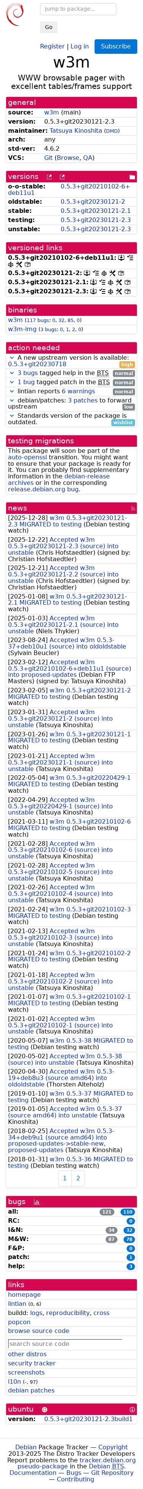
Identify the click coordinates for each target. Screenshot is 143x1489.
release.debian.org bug (43, 489)
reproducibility (68, 1313)
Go (49, 27)
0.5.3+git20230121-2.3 (96, 220)
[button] (12, 357)
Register (52, 46)
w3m (51, 112)
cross (101, 1313)
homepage (24, 1294)
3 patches (83, 400)
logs (36, 1313)
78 (129, 1239)
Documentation (33, 1472)
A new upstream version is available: (70, 361)
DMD (112, 131)
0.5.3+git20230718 (37, 364)
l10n (14, 1381)
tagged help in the (75, 373)
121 (106, 1212)
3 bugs (48, 329)
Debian (26, 1447)
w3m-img (22, 329)
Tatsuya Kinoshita (76, 130)
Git (48, 157)
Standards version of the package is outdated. (70, 419)
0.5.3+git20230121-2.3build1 (88, 1419)
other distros (27, 1354)
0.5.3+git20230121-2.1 (96, 210)
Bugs (73, 1472)
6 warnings (78, 391)
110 (127, 1212)
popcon (19, 1322)
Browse (68, 157)
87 (111, 1239)
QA (87, 157)
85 (70, 320)
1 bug (26, 382)
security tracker (32, 1363)
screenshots (26, 1372)
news (17, 508)
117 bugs (38, 320)
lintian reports (74, 391)
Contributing (75, 1479)
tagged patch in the (75, 382)
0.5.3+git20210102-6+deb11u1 (69, 189)
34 (111, 1230)
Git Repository (112, 1472)
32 (61, 320)
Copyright (113, 1447)
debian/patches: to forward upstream (70, 404)
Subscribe (116, 46)
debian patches (31, 1390)
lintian (17, 1303)
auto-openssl (27, 457)
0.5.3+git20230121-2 (93, 201)
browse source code (38, 1330)
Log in (80, 46)
